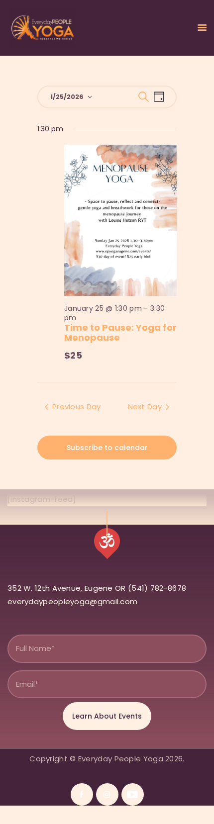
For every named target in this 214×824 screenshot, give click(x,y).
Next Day (145, 406)
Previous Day (76, 406)
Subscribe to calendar (107, 448)
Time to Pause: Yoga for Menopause (120, 333)
